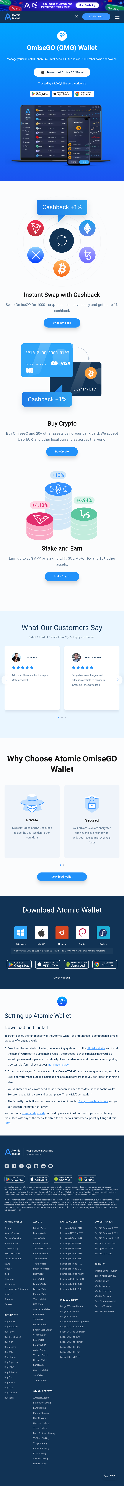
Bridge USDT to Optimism (72, 1332)
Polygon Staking (41, 1413)
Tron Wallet (38, 1319)
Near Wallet (38, 1274)
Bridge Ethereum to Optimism (74, 1321)
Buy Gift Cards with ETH (106, 1233)
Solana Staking (40, 1458)
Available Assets (41, 1398)
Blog (7, 1274)
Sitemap (9, 1299)
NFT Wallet (38, 1304)
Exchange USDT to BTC (71, 1233)
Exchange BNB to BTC (71, 1248)
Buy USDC (9, 1367)
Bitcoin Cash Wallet (42, 1330)
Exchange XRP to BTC (71, 1243)
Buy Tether (10, 1332)
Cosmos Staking (41, 1423)
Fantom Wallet (40, 1284)
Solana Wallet (39, 1238)
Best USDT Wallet (103, 1306)
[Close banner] (120, 3)
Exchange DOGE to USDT (72, 1279)
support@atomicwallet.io (39, 1150)
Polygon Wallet (40, 1294)
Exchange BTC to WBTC (72, 1274)
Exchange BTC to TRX (71, 1264)
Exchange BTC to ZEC (71, 1289)
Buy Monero (10, 1347)
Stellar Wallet (39, 1335)
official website (96, 1048)
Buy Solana (10, 1382)
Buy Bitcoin (10, 1321)
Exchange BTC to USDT (71, 1253)
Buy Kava (9, 1387)
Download (96, 16)
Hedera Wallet (40, 1324)
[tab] (58, 717)
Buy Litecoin (10, 1357)
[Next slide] (117, 679)
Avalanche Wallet (41, 1309)
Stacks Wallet (40, 1380)
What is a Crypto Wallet (106, 1271)
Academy (9, 1279)
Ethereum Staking (42, 1403)
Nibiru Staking (40, 1463)
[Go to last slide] (6, 679)
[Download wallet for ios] (62, 94)
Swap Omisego (62, 322)
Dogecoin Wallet (41, 1269)
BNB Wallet (38, 1314)
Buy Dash (9, 1398)
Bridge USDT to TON (70, 1347)
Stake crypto (62, 576)
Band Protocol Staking (44, 1433)
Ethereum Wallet (41, 1243)
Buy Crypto (62, 451)
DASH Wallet (39, 1365)
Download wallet (62, 876)
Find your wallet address (93, 1101)
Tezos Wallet (39, 1299)
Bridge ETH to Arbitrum (71, 1306)
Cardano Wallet (40, 1253)
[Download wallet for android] (40, 94)
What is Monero (102, 1286)
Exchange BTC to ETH (71, 1228)
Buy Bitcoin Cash (13, 1337)
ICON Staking (39, 1453)
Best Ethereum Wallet (105, 1301)
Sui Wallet (38, 1375)
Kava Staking (39, 1408)
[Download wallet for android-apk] (76, 964)
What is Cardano (103, 1296)
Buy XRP (9, 1342)
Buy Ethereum (11, 1326)
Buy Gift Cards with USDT (107, 1238)
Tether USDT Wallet (42, 1248)
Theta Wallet (39, 1264)
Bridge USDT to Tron (70, 1352)
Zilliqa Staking (40, 1443)
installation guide (58, 1064)
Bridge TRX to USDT (70, 1357)
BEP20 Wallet (39, 1345)
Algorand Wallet (40, 1258)
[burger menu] (117, 17)
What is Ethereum (103, 1291)
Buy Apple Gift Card (104, 1248)
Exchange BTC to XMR (71, 1238)
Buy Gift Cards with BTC (106, 1228)
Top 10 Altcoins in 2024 (106, 1276)
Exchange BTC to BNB (71, 1258)
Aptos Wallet (39, 1350)
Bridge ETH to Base (69, 1311)
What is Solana (102, 1281)
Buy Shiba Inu (11, 1372)
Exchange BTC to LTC (70, 1269)
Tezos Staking (40, 1428)
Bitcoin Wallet (40, 1228)
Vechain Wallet (40, 1355)
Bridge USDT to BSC (70, 1337)
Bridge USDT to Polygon (71, 1342)
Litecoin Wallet (40, 1289)
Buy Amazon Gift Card (105, 1243)
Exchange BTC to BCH (71, 1284)
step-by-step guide (33, 1113)
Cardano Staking (41, 1448)
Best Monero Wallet (104, 1311)
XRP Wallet (38, 1279)
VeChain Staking (41, 1438)
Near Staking (39, 1418)
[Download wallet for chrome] (84, 94)
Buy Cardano (11, 1392)
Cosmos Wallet (40, 1370)
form (7, 1122)
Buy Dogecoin (11, 1362)
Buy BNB (9, 1352)
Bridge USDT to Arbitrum (72, 1326)
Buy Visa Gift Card (103, 1253)
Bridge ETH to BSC (69, 1316)
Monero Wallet (40, 1233)
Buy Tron (9, 1377)
